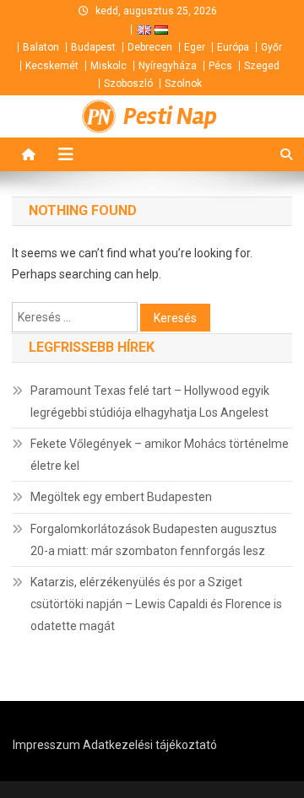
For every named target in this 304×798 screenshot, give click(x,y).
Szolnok (183, 83)
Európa (233, 47)
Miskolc (108, 66)
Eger (194, 47)
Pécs (220, 66)
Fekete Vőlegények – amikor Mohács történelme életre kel (159, 454)
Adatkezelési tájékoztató (150, 745)
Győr (271, 47)
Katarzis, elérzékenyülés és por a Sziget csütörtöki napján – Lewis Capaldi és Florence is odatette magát (156, 604)
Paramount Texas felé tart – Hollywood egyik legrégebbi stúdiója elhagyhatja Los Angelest (149, 401)
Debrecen (150, 47)
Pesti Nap (170, 116)
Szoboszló (128, 83)
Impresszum (46, 745)
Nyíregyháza (167, 66)
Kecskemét (52, 66)
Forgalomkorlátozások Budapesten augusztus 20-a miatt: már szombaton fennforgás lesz (153, 540)
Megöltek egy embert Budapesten (121, 497)
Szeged (262, 66)
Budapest (93, 47)
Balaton (41, 47)
